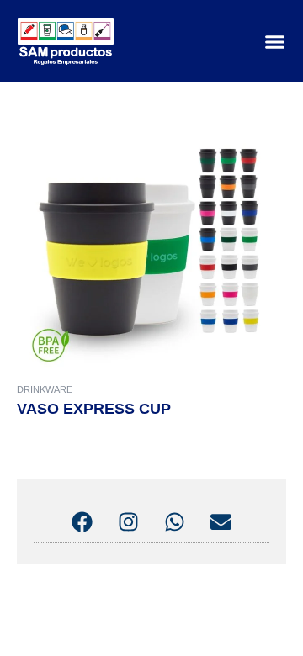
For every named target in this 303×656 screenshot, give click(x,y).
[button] (275, 41)
